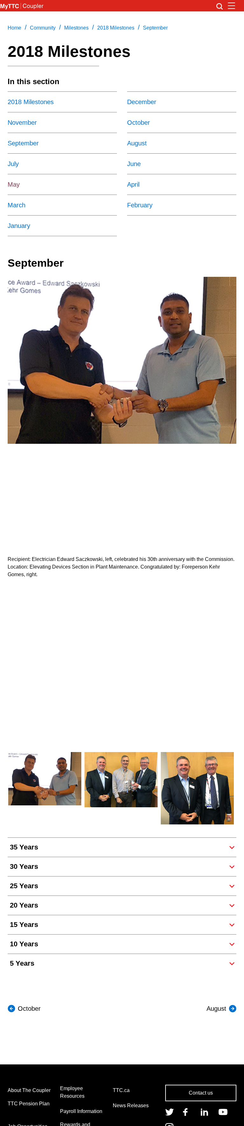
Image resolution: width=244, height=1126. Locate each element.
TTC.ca (121, 1090)
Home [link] (14, 27)
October (29, 1008)
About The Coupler (29, 1090)
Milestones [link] (76, 27)
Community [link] (43, 27)
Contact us (201, 1093)
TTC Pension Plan (29, 1103)
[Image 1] (22, 6)
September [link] (155, 27)
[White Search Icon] (219, 6)
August (216, 1008)
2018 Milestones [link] (115, 27)
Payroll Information (81, 1111)
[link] (169, 1111)
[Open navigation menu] (231, 5)
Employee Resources (72, 1092)
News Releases (131, 1105)
